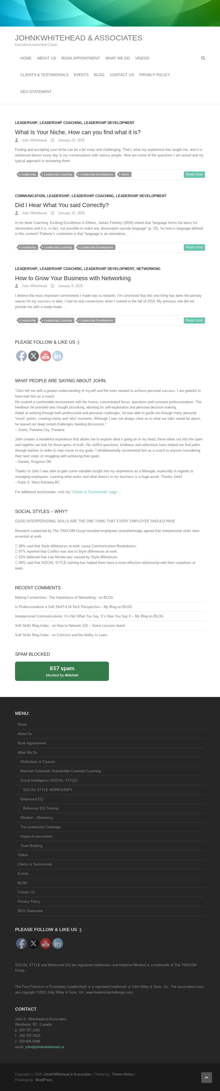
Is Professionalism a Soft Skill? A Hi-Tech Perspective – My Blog (65, 607)
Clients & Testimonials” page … (97, 492)
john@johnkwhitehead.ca (44, 1047)
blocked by (68, 673)
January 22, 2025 (71, 140)
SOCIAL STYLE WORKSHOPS (47, 790)
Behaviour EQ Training (40, 808)
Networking (148, 269)
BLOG (99, 75)
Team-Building (31, 846)
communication (30, 196)
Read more (194, 174)
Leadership (26, 123)
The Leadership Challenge (40, 827)
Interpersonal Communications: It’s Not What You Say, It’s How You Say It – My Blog (81, 616)
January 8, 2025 (70, 286)
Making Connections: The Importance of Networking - (56, 597)
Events (81, 75)
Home (26, 58)
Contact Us (122, 75)
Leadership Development (109, 123)
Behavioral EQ (31, 799)
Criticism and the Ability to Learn (82, 635)
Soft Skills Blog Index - (33, 626)
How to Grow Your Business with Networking (73, 278)
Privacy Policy (154, 75)
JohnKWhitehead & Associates (78, 38)
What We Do (117, 58)
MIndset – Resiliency (36, 818)
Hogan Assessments (36, 836)
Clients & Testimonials (44, 75)
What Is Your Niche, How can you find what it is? (78, 132)
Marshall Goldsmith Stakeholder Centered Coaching (60, 771)
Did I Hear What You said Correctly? (62, 205)
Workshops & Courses (37, 762)
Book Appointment (80, 58)
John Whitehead (34, 140)
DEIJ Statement (36, 91)
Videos (142, 58)
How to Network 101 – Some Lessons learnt (91, 626)
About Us (46, 58)
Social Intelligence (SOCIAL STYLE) (48, 780)
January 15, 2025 (71, 213)
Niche (125, 174)
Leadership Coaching (61, 123)
